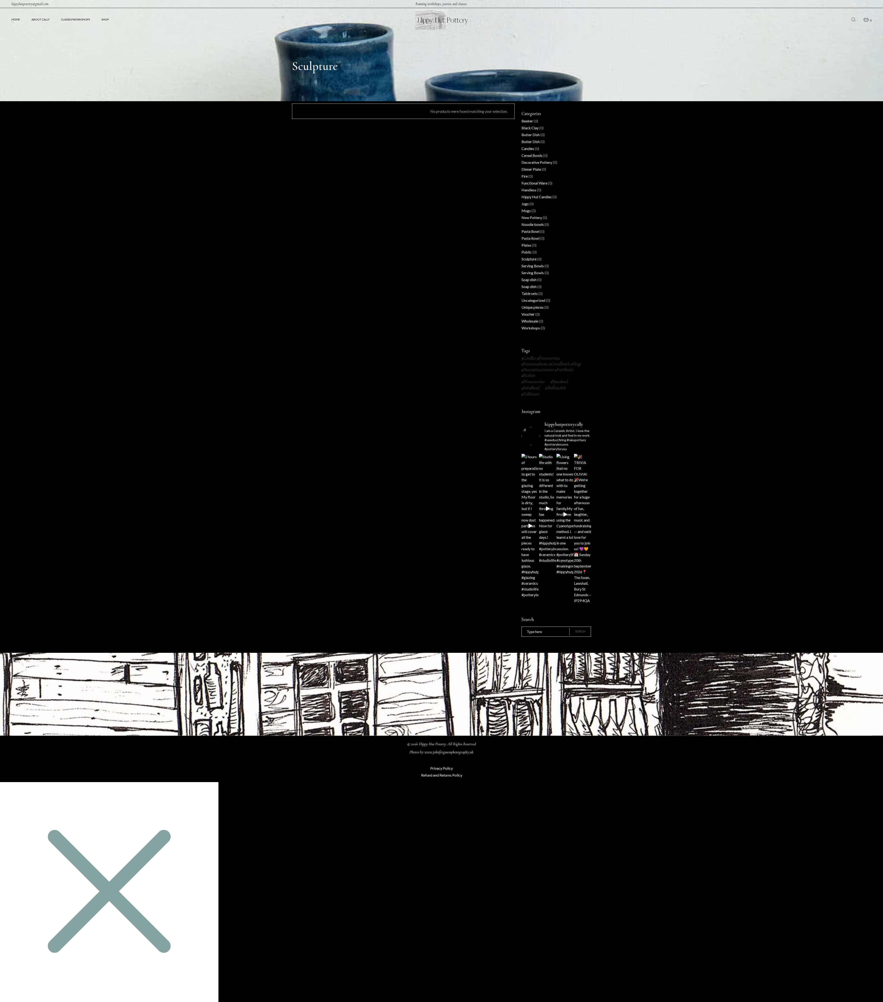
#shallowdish (555, 387)
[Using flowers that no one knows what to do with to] (564, 514)
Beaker (527, 121)
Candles (528, 148)
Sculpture (529, 259)
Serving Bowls (533, 266)
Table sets (530, 293)
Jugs (525, 204)
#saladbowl (531, 387)
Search (580, 631)
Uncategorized (533, 300)
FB (854, 4)
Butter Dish (531, 134)
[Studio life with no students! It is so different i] (547, 508)
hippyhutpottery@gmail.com (30, 4)
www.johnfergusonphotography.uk (448, 751)
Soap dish (529, 279)
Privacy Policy (441, 768)
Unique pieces (533, 307)
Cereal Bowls (532, 155)
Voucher (528, 314)
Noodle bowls (533, 224)
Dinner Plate (531, 169)
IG (864, 4)
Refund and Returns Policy (441, 775)
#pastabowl (559, 381)
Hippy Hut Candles (537, 197)
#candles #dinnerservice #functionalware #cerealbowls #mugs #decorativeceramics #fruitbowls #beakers (551, 366)
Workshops (531, 328)
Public (527, 252)
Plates (526, 245)
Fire (525, 176)
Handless (529, 190)
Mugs (526, 210)
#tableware (531, 394)
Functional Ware (534, 183)
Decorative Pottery (537, 162)
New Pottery (532, 217)
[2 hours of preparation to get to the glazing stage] (530, 526)
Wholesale (530, 321)
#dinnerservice (533, 381)
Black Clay (530, 128)
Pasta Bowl (530, 231)
